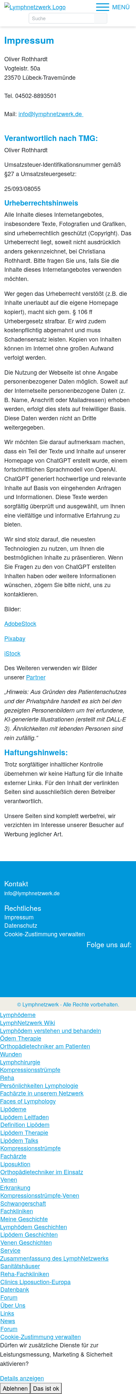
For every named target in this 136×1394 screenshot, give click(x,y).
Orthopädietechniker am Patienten (45, 1046)
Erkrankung (15, 1187)
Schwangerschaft (23, 1203)
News (7, 1321)
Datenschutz (20, 925)
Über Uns (12, 1305)
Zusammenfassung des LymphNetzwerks (54, 1258)
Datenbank (14, 1289)
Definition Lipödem (25, 1125)
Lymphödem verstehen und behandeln (50, 1031)
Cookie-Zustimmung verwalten (44, 933)
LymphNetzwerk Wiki (27, 1023)
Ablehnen (15, 1388)
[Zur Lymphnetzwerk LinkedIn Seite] (55, 963)
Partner (36, 677)
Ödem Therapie (20, 1038)
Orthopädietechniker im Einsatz (41, 1172)
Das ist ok (46, 1388)
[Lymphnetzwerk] (36, 6)
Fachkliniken (16, 1211)
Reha (7, 1078)
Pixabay (14, 638)
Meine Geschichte (24, 1219)
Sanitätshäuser (20, 1266)
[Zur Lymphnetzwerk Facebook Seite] (100, 963)
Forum (8, 1297)
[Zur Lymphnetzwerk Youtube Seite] (122, 963)
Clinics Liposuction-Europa (35, 1282)
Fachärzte (13, 1156)
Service (10, 1250)
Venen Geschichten (26, 1242)
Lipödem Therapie (24, 1133)
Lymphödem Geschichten (33, 1227)
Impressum (19, 916)
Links (7, 1313)
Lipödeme (13, 1109)
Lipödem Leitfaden (24, 1117)
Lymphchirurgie (20, 1062)
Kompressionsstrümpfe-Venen (39, 1195)
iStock (12, 653)
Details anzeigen (22, 1378)
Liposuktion (15, 1164)
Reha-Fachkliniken (24, 1274)
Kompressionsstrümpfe (30, 1070)
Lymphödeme (18, 1015)
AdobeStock (20, 623)
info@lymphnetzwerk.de (51, 114)
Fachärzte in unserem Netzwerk (42, 1093)
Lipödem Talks (19, 1140)
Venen (8, 1180)
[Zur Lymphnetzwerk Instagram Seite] (77, 963)
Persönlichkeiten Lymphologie (39, 1086)
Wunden (11, 1054)
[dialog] (68, 1367)
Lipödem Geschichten (29, 1234)
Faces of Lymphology (28, 1101)
